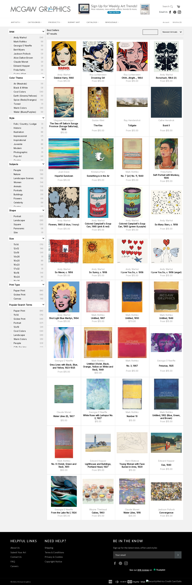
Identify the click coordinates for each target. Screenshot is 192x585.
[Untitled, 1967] (98, 296)
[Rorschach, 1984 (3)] (166, 56)
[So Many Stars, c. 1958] (166, 202)
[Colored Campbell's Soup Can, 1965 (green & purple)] (132, 202)
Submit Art (74, 22)
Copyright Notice (53, 561)
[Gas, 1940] (166, 442)
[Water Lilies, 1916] (132, 491)
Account (166, 22)
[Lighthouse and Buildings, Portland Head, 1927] (98, 442)
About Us (15, 547)
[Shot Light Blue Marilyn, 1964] (63, 296)
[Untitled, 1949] (166, 296)
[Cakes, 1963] (98, 491)
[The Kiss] (98, 102)
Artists (15, 22)
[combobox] (172, 32)
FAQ (12, 561)
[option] (27, 37)
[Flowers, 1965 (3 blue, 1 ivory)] (63, 202)
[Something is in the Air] (98, 153)
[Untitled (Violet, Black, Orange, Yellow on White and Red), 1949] (98, 342)
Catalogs (92, 22)
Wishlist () (177, 22)
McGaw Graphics (24, 582)
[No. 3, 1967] (132, 342)
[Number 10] (132, 394)
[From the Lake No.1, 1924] (63, 491)
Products (54, 22)
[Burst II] (166, 102)
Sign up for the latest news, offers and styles (135, 547)
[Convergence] (166, 491)
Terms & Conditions (54, 552)
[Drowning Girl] (98, 56)
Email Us (163, 11)
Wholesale (111, 22)
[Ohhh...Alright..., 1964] (132, 56)
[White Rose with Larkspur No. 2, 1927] (98, 394)
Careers (14, 566)
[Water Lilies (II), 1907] (63, 394)
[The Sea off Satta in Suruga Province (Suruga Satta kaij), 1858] (63, 102)
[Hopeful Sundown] (63, 153)
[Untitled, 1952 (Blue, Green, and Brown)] (166, 394)
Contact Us (16, 557)
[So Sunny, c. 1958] (98, 251)
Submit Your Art (18, 552)
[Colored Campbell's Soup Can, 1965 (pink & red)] (98, 202)
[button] (26, 31)
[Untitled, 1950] (132, 296)
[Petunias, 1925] (166, 342)
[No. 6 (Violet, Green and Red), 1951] (63, 442)
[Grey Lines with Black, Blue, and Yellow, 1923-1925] (63, 342)
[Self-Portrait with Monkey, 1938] (166, 153)
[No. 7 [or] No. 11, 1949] (132, 153)
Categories (34, 22)
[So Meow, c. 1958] (63, 251)
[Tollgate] (132, 102)
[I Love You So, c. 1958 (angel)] (166, 251)
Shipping (49, 547)
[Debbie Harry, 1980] (63, 56)
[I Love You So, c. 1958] (132, 251)
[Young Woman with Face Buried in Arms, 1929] (132, 442)
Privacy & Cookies (54, 557)
